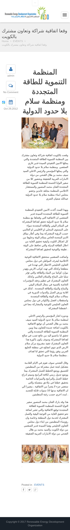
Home (5, 41)
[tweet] (29, 490)
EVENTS (18, 41)
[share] (24, 490)
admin (10, 75)
